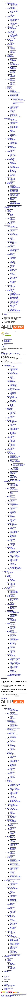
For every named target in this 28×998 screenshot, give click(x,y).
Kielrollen (9, 210)
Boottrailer (6, 207)
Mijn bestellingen (8, 339)
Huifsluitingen (13, 21)
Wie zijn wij (6, 976)
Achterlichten (13, 91)
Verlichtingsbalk (13, 115)
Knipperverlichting (14, 107)
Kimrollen (9, 211)
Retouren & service (8, 986)
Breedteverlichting (14, 95)
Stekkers (12, 111)
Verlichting (9, 88)
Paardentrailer (7, 118)
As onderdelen (10, 231)
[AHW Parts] (12, 329)
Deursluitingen (13, 20)
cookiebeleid (23, 994)
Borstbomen (9, 132)
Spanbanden (12, 36)
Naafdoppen (12, 63)
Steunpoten (9, 79)
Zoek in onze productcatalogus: (9, 694)
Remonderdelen (10, 56)
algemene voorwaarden (10, 995)
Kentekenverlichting (14, 106)
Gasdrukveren (10, 16)
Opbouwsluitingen (14, 23)
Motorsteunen (10, 44)
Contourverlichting (14, 96)
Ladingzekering (10, 32)
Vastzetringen (13, 38)
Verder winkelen (4, 353)
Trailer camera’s (10, 182)
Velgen (11, 13)
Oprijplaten (9, 55)
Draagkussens (10, 209)
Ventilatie (9, 87)
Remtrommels (13, 70)
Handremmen (13, 60)
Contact (5, 314)
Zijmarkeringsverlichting (15, 116)
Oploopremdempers (14, 64)
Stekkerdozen (13, 112)
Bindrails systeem (14, 35)
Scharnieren (12, 24)
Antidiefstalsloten (11, 3)
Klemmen (12, 51)
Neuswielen (9, 46)
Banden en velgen (11, 8)
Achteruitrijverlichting (15, 92)
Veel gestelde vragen (8, 988)
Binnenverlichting (14, 94)
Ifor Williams (7, 225)
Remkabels (12, 67)
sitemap (2, 995)
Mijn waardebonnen (8, 343)
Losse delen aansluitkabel (19, 100)
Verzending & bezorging (9, 985)
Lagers (11, 62)
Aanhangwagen (7, 1)
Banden (11, 12)
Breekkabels (12, 59)
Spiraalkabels (16, 104)
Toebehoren (12, 7)
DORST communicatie (6, 996)
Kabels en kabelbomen (15, 98)
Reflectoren (12, 110)
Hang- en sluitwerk (11, 17)
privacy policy (16, 994)
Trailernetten (9, 86)
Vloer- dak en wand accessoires (14, 205)
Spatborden (9, 74)
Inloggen (6, 344)
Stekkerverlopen (13, 114)
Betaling (6, 984)
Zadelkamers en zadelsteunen (13, 206)
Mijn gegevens (7, 341)
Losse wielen (13, 50)
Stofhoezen (12, 71)
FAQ (5, 313)
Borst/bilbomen (13, 135)
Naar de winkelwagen (14, 353)
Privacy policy (7, 979)
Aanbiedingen (7, 971)
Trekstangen (12, 72)
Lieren (8, 39)
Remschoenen (13, 68)
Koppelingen (10, 27)
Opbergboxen (10, 54)
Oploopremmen (13, 66)
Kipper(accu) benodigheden (13, 26)
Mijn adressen (7, 340)
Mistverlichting (13, 108)
